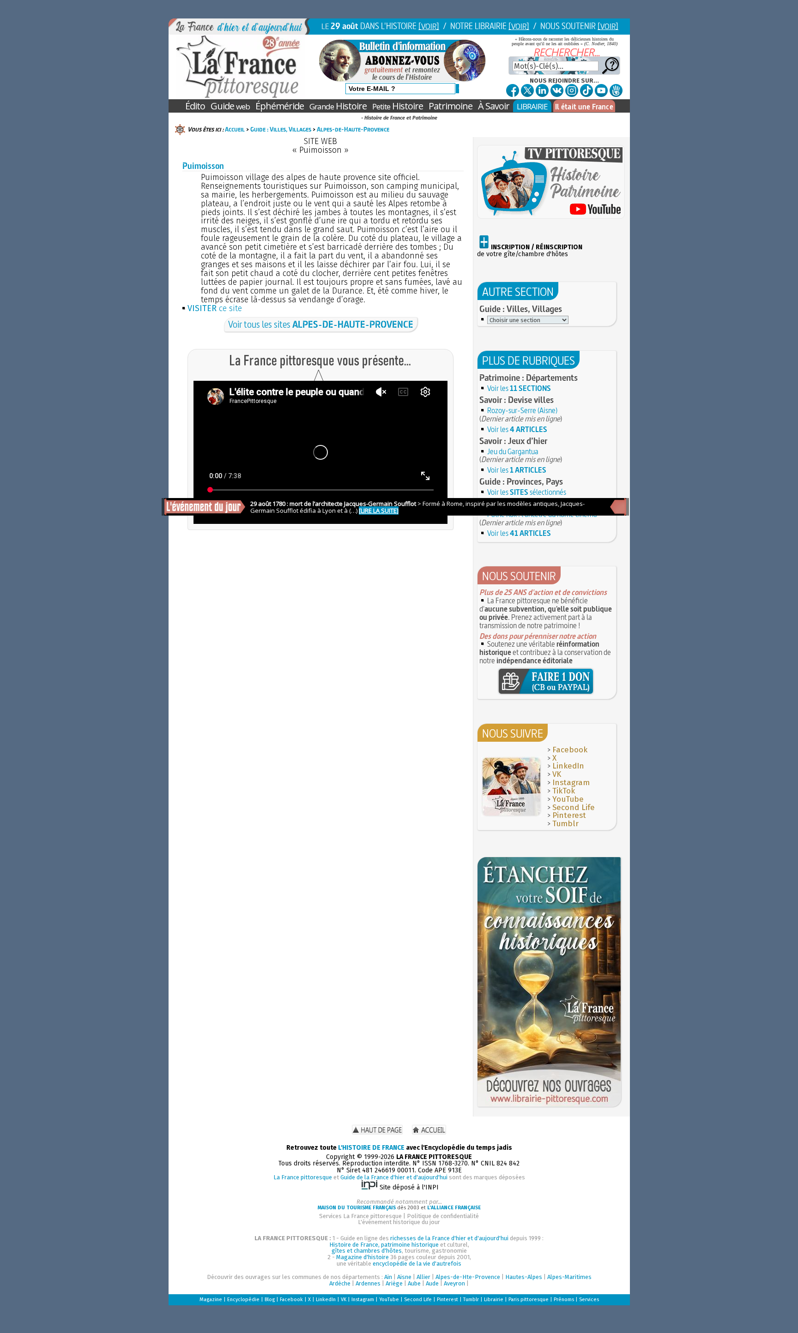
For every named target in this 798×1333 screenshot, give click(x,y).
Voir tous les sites (320, 324)
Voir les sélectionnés (526, 492)
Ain (388, 1276)
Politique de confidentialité (443, 1216)
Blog (270, 1300)
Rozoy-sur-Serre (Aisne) (522, 410)
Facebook (569, 750)
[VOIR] (428, 26)
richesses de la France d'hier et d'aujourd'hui (449, 1238)
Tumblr (565, 824)
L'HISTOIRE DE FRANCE (371, 1148)
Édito (195, 106)
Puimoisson (203, 166)
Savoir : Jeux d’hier (513, 441)
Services (589, 1300)
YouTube (568, 799)
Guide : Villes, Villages (280, 129)
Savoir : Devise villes (516, 400)
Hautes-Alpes (523, 1276)
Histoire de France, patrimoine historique (384, 1244)
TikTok (563, 791)
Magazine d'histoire (362, 1257)
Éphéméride (279, 106)
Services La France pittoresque (360, 1216)
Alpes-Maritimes (569, 1276)
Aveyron (454, 1283)
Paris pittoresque (528, 1300)
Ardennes (368, 1283)
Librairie (493, 1300)
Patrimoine (450, 106)
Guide (230, 106)
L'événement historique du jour (399, 1222)
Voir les (519, 388)
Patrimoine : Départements (528, 378)
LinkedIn (568, 766)
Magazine (211, 1300)
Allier (423, 1276)
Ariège (394, 1283)
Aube (414, 1283)
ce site (214, 308)
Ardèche (340, 1283)
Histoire (338, 106)
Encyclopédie (243, 1300)
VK (556, 774)
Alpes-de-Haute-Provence (353, 129)
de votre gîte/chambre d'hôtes (529, 250)
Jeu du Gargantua (512, 451)
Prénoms (564, 1300)
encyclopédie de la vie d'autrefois (417, 1263)
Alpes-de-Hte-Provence (467, 1276)
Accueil (235, 129)
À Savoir (493, 106)
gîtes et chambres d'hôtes (367, 1250)
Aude (432, 1283)
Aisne (404, 1276)
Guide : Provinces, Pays (521, 481)
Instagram (571, 782)
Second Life (573, 807)
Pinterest (569, 815)
